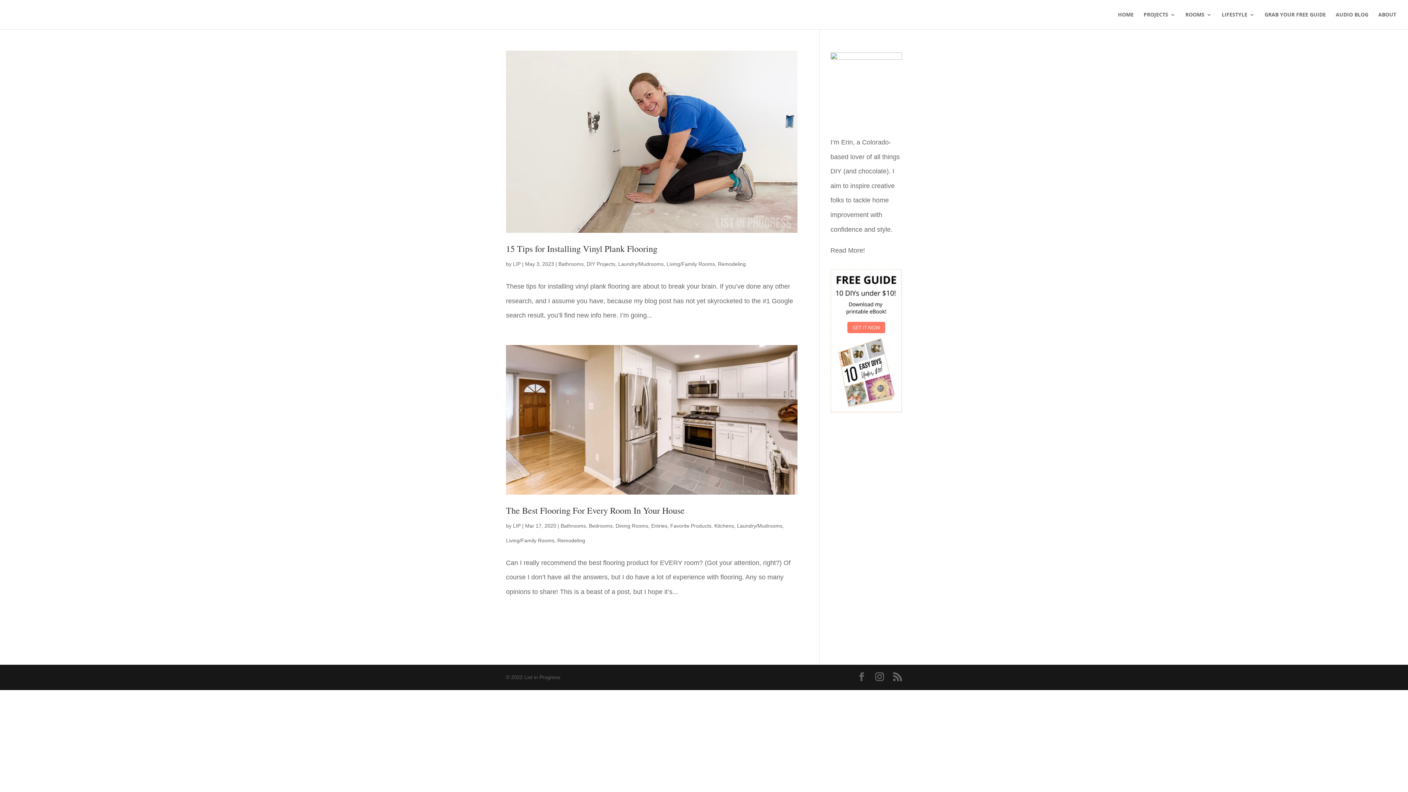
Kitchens (724, 526)
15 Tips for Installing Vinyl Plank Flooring (581, 248)
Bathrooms (571, 264)
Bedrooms (601, 526)
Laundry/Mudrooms (641, 264)
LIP (517, 264)
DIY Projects (601, 264)
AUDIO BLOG (1352, 15)
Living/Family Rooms (691, 264)
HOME (1126, 15)
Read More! (847, 250)
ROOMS (1194, 15)
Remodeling (732, 264)
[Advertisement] (866, 533)
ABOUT (1387, 15)
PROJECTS (1156, 15)
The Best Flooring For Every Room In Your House (595, 510)
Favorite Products (690, 526)
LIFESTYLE (1234, 15)
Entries (659, 526)
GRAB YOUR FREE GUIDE (1295, 15)
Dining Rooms (632, 526)
